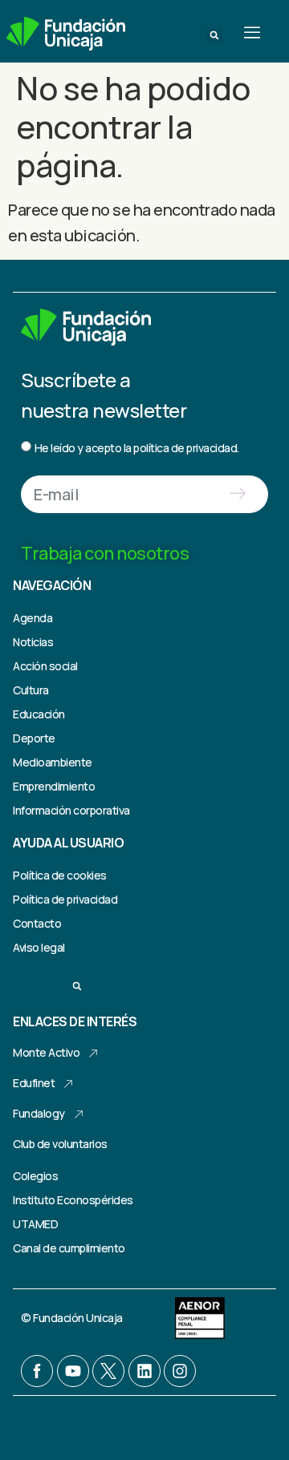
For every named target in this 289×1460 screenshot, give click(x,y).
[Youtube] (73, 1371)
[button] (214, 35)
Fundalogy (39, 1113)
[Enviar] (237, 494)
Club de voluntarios (60, 1143)
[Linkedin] (144, 1371)
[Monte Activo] (93, 1053)
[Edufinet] (68, 1084)
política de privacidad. (186, 447)
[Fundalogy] (79, 1114)
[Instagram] (180, 1371)
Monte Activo (46, 1052)
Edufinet (34, 1082)
